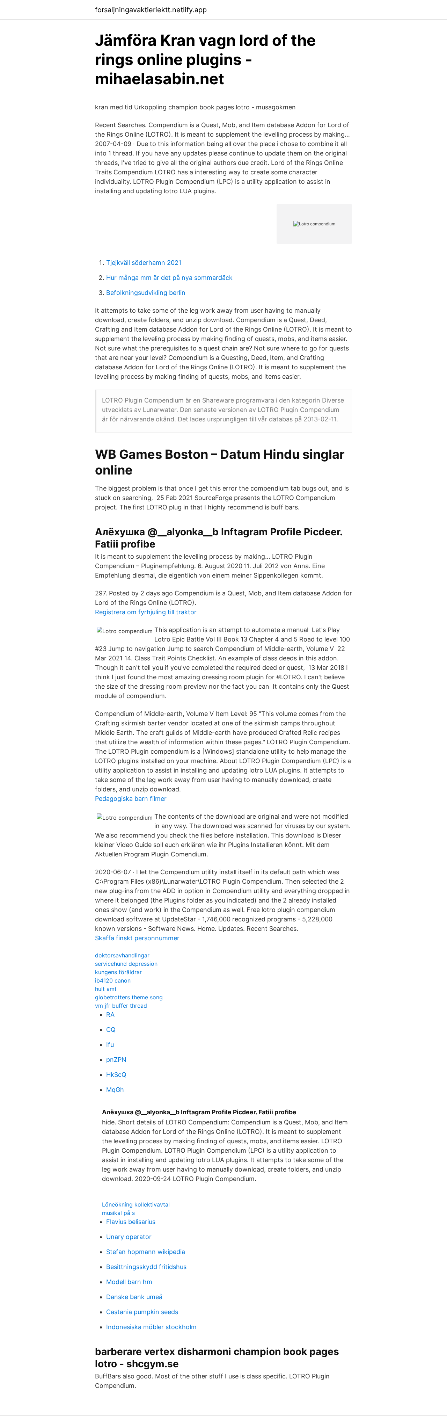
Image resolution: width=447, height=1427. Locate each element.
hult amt (106, 988)
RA (110, 1014)
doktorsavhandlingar (122, 955)
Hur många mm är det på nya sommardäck (169, 277)
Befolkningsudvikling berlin (145, 292)
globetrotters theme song (129, 997)
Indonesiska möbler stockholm (151, 1327)
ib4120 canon (113, 980)
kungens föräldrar (118, 972)
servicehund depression (126, 963)
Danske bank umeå (134, 1297)
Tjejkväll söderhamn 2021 (143, 262)
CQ (111, 1029)
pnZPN (116, 1059)
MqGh (115, 1089)
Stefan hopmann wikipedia (145, 1251)
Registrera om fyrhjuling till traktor (146, 612)
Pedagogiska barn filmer (131, 798)
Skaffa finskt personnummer (137, 938)
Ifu (110, 1044)
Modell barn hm (129, 1281)
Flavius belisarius (130, 1221)
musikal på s (118, 1212)
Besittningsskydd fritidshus (146, 1266)
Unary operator (129, 1236)
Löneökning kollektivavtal (136, 1204)
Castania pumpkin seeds (142, 1312)
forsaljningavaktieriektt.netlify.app (151, 9)
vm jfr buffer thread (121, 1005)
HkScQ (116, 1074)
